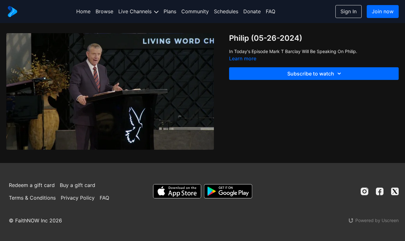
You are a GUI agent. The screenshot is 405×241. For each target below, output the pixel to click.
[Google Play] (228, 191)
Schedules (226, 11)
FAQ (270, 11)
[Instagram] (364, 191)
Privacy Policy (78, 198)
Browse (104, 11)
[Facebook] (379, 191)
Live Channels (135, 11)
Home (83, 11)
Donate (252, 11)
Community (195, 11)
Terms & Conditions (32, 198)
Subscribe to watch (310, 73)
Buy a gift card (77, 185)
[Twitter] (395, 191)
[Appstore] (177, 191)
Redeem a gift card (32, 185)
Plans (170, 11)
